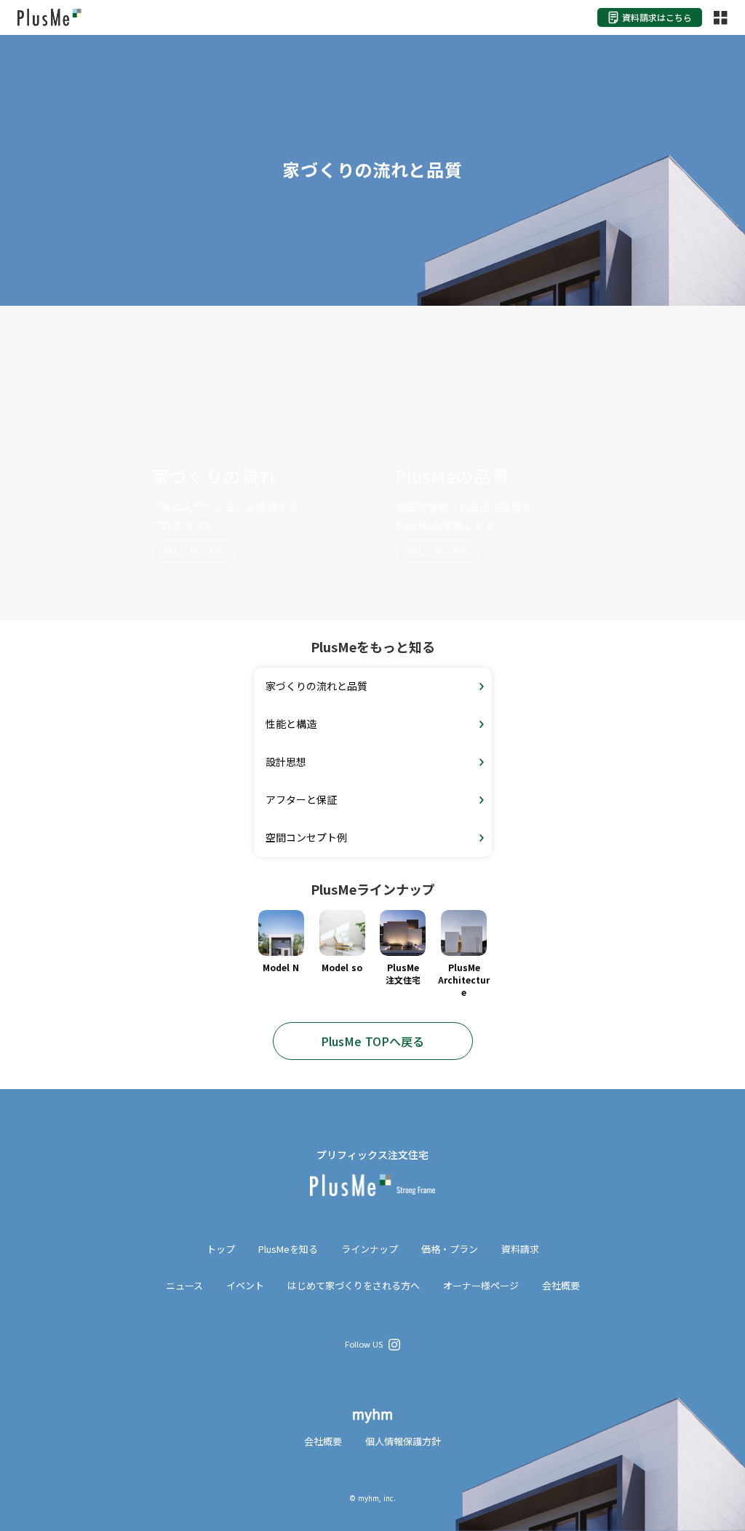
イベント (245, 1285)
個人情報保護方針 (403, 1441)
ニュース (184, 1285)
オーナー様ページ (481, 1285)
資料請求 (520, 1249)
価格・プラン (449, 1249)
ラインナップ (369, 1249)
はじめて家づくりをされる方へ (353, 1285)
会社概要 (561, 1285)
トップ (221, 1249)
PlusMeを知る (288, 1249)
